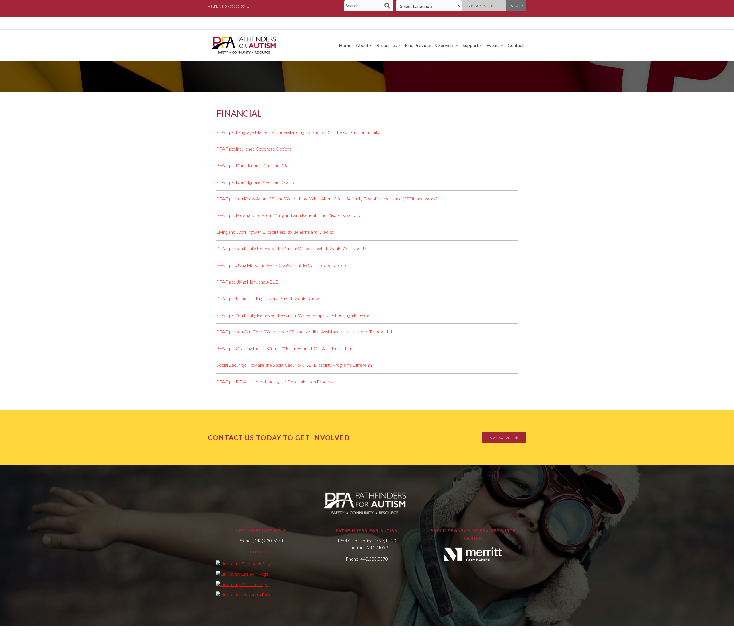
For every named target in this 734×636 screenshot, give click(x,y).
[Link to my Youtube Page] (242, 584)
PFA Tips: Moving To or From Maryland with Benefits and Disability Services (289, 215)
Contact (516, 45)
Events (493, 45)
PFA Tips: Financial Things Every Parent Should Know (267, 298)
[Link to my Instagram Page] (244, 594)
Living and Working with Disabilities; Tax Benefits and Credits (274, 232)
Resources (386, 45)
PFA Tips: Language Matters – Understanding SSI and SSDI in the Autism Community (298, 132)
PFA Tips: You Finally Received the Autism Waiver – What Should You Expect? (291, 248)
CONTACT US (500, 437)
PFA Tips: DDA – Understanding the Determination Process (274, 381)
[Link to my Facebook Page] (244, 563)
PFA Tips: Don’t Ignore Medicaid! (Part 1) (256, 165)
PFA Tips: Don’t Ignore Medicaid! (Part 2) (256, 182)
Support (471, 45)
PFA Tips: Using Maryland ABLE (247, 281)
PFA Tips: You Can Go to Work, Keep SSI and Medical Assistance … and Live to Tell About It (304, 331)
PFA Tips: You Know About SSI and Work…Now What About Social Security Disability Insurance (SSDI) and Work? (327, 198)
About (362, 45)
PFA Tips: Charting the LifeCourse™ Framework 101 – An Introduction (284, 348)
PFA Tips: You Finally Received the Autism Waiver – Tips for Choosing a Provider (293, 315)
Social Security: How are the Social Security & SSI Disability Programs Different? (294, 365)
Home (345, 45)
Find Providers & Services (430, 45)
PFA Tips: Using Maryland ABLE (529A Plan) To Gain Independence (281, 265)
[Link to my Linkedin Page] (242, 574)
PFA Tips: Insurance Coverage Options (254, 148)
